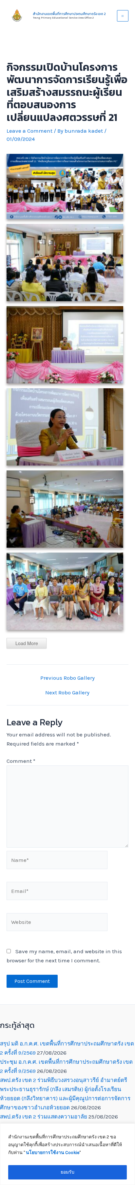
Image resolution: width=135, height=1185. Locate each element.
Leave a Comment (29, 130)
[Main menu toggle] (123, 16)
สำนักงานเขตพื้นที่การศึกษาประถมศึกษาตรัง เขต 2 (69, 13)
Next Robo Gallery (67, 692)
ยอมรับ (67, 1172)
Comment (21, 761)
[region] (67, 1154)
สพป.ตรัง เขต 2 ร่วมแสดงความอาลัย (43, 1116)
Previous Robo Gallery (67, 678)
